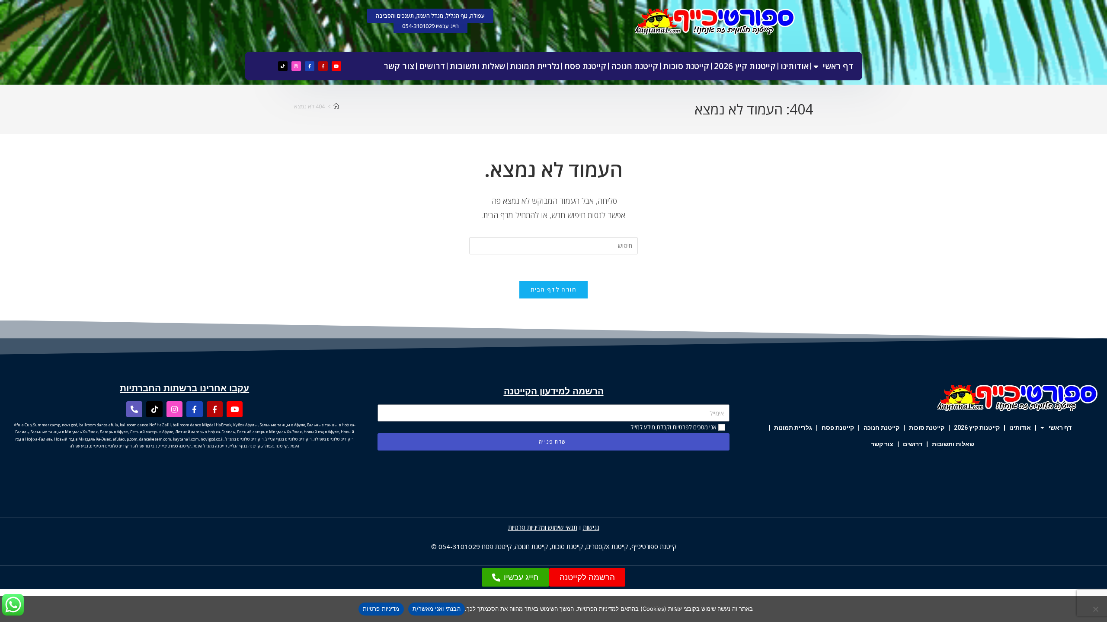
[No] (1096, 609)
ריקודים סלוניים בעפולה (334, 439)
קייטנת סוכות (686, 66)
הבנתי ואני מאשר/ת (437, 608)
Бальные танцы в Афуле (282, 425)
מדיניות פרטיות (381, 608)
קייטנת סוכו (569, 546)
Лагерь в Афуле (113, 432)
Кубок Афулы (245, 425)
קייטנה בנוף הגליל (244, 446)
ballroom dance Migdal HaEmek (202, 425)
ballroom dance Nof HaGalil (145, 425)
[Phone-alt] (134, 409)
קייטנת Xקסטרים (607, 546)
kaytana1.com (186, 439)
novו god (69, 425)
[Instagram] (296, 66)
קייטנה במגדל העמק (209, 446)
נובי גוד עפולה (145, 446)
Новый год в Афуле (321, 432)
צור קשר (399, 66)
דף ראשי (838, 66)
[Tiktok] (283, 66)
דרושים (432, 66)
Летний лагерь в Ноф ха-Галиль (205, 432)
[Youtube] (336, 66)
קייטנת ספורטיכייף (653, 546)
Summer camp (46, 425)
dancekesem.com (155, 439)
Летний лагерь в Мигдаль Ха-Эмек (269, 432)
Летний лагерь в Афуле (151, 432)
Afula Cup (23, 425)
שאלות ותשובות (477, 66)
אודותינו (795, 66)
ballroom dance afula (98, 425)
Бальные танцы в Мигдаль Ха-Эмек (64, 432)
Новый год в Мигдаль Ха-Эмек (82, 439)
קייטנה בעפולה (275, 446)
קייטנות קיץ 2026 (745, 66)
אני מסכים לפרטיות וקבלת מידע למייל (673, 427)
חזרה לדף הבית (554, 289)
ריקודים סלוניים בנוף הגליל (289, 439)
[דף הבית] (336, 106)
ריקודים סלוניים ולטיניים (111, 446)
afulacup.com (125, 439)
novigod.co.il (212, 439)
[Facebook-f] (323, 66)
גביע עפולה (79, 446)
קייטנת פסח (585, 66)
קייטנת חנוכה (634, 66)
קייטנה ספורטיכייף (175, 446)
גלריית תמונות (535, 66)
